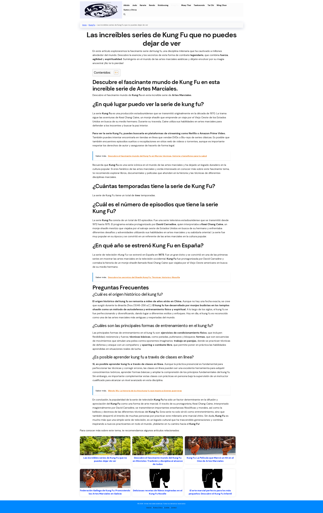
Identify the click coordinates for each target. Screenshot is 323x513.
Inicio (84, 25)
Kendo (152, 5)
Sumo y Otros (130, 10)
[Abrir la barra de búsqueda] (124, 14)
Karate (143, 5)
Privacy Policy (158, 507)
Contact (174, 507)
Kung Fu (175, 5)
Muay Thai (186, 5)
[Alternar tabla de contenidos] (115, 72)
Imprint (149, 507)
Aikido (127, 5)
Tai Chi (211, 5)
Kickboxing (163, 5)
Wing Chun (222, 5)
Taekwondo (199, 5)
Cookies (167, 507)
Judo (134, 5)
